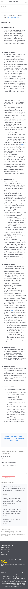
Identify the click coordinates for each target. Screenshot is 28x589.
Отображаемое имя (6, 456)
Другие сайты (4, 554)
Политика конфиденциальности (9, 551)
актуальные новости (14, 17)
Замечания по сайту (6, 552)
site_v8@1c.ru (14, 562)
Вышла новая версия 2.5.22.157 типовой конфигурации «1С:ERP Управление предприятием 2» (12, 511)
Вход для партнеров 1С (7, 545)
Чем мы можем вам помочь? (8, 462)
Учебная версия (5, 547)
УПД (12, 310)
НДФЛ (23, 144)
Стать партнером (5, 549)
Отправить (8, 478)
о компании (22, 577)
